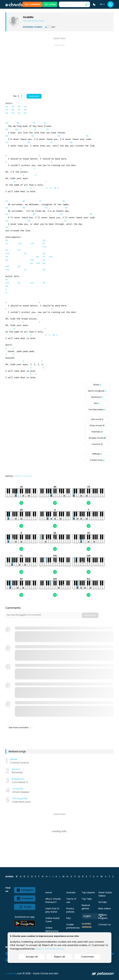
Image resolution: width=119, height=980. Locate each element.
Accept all (31, 956)
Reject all (59, 956)
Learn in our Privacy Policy (49, 948)
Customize (87, 956)
